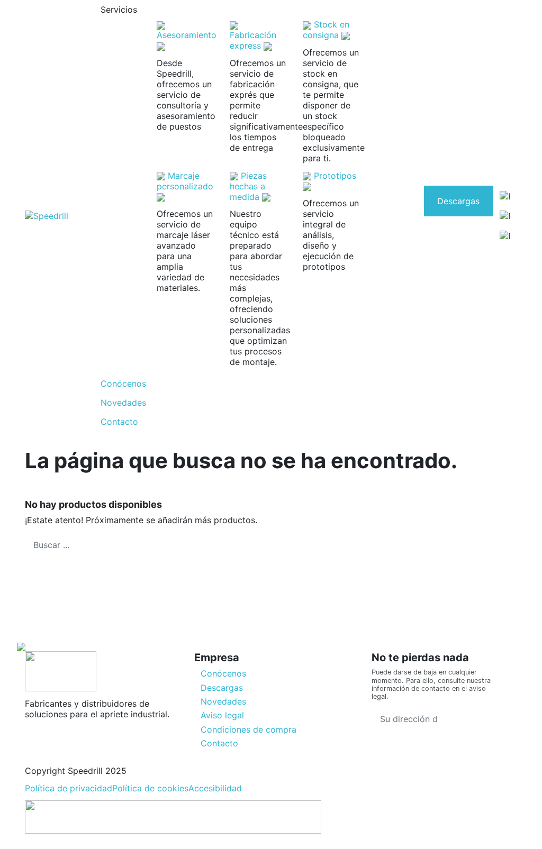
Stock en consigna (326, 29)
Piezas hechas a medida (248, 186)
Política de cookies (150, 788)
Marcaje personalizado (185, 180)
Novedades (223, 701)
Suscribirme (477, 719)
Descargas (458, 201)
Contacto (219, 743)
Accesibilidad (215, 788)
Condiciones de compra (248, 729)
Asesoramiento (186, 35)
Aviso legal (222, 715)
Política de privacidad (68, 788)
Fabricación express (253, 40)
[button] (246, 9)
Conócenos (223, 673)
